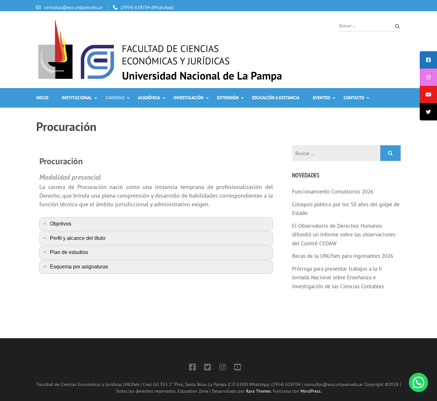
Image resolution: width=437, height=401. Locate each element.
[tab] (156, 224)
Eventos (321, 98)
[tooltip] (428, 60)
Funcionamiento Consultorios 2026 (332, 191)
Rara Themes (258, 391)
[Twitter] (207, 368)
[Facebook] (192, 368)
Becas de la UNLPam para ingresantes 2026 (342, 255)
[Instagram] (222, 368)
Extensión (228, 98)
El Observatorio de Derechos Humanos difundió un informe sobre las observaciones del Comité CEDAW (343, 234)
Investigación (188, 98)
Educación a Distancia (275, 98)
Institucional (77, 98)
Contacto (354, 98)
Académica (149, 98)
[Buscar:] (364, 25)
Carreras (114, 98)
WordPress (310, 391)
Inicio (42, 98)
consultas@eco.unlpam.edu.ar (73, 7)
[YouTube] (237, 368)
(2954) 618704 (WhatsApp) (147, 7)
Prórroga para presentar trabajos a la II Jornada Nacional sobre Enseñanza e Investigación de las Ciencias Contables (338, 277)
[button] (418, 382)
